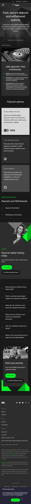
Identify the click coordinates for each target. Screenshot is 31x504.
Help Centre (18, 1)
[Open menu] (3, 4)
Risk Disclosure (5, 462)
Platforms (4, 414)
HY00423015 (12, 453)
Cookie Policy (19, 495)
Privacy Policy (7, 486)
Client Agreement (15, 486)
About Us (4, 421)
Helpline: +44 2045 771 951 (8, 437)
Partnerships (5, 424)
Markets (3, 411)
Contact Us (25, 1)
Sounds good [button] (15, 500)
